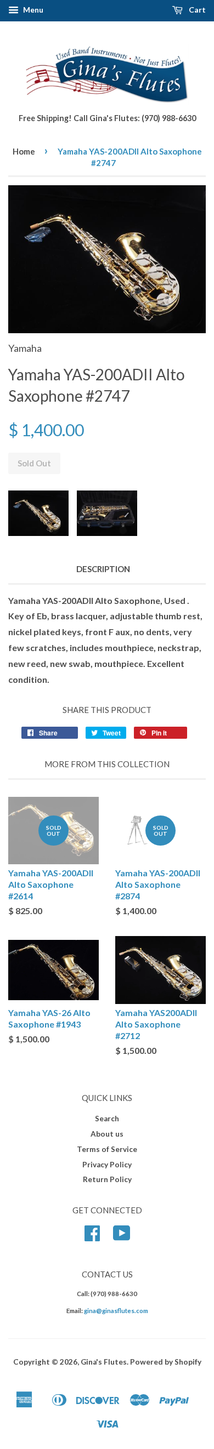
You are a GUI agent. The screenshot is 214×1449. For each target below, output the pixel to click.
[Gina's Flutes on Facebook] (92, 1237)
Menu (32, 9)
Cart (196, 9)
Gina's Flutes (104, 1361)
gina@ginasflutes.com (116, 1310)
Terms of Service (107, 1149)
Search (107, 1118)
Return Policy (107, 1179)
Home (24, 151)
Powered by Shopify (165, 1361)
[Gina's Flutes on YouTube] (122, 1237)
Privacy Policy (107, 1164)
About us (107, 1133)
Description (103, 569)
